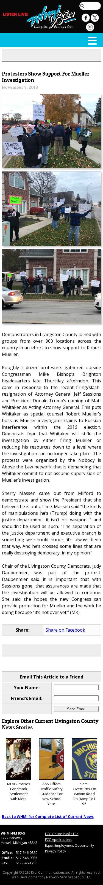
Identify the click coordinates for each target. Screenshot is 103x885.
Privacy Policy (55, 851)
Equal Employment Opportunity (69, 845)
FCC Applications (58, 839)
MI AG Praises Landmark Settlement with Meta (18, 791)
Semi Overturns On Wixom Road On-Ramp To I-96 (84, 793)
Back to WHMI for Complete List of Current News (48, 816)
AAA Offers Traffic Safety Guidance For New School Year (51, 793)
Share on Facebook (65, 630)
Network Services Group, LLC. (69, 877)
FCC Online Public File (61, 834)
